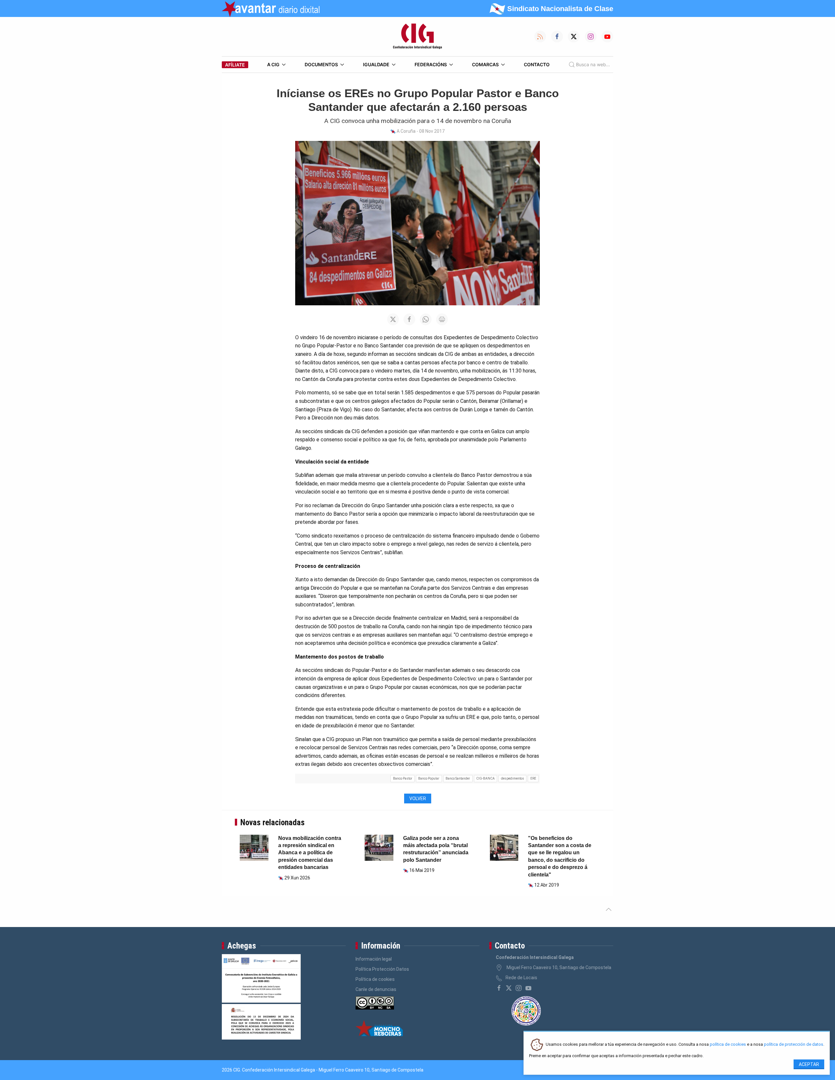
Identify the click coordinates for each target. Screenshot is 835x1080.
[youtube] (528, 988)
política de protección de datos (793, 1044)
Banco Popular (428, 778)
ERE (533, 778)
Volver (417, 798)
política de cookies (728, 1044)
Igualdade (376, 64)
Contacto (537, 64)
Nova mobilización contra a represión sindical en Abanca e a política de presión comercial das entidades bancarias (309, 852)
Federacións (431, 64)
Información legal (374, 959)
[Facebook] (499, 988)
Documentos (321, 64)
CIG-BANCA (485, 778)
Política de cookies (375, 979)
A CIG (273, 64)
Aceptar (809, 1064)
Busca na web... (593, 64)
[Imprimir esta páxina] (442, 319)
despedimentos (512, 778)
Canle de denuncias (376, 989)
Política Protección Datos (382, 969)
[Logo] (417, 36)
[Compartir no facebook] (409, 319)
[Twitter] (509, 988)
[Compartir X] (393, 319)
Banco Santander (458, 778)
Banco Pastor (402, 778)
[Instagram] (518, 988)
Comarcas (485, 64)
